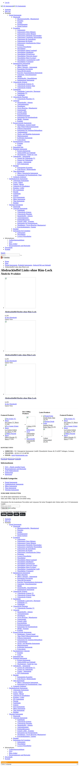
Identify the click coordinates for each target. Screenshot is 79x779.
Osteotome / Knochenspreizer (27, 74)
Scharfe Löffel (22, 112)
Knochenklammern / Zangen (26, 227)
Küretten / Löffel (18, 188)
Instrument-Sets (18, 147)
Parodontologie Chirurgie (21, 141)
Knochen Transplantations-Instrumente (29, 73)
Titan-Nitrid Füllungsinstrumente (27, 127)
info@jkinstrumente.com (20, 455)
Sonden (19, 22)
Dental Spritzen (22, 26)
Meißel (19, 76)
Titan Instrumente (18, 171)
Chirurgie (16, 101)
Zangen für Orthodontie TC (26, 158)
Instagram (11, 459)
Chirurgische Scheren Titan (26, 86)
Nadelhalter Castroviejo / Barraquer (28, 91)
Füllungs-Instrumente (24, 128)
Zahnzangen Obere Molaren (26, 32)
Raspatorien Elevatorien (25, 69)
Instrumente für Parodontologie (27, 117)
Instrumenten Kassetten (24, 167)
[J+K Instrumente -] (13, 6)
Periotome (20, 45)
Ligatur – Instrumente (24, 162)
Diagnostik (16, 17)
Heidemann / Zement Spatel (26, 125)
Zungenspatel (21, 110)
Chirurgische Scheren (20, 82)
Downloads (8, 247)
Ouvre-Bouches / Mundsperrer (27, 108)
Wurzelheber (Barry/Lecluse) (26, 58)
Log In (7, 2)
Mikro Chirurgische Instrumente (27, 173)
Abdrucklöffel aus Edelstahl (26, 153)
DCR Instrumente (19, 197)
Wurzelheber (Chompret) (25, 61)
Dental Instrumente (15, 15)
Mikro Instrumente (19, 199)
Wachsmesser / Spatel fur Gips (27, 154)
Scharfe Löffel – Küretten (25, 221)
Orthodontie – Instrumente (21, 156)
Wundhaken (21, 106)
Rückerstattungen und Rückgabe (19, 246)
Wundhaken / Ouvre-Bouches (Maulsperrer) (31, 225)
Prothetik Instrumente (20, 149)
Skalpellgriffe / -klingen (25, 102)
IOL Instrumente (18, 190)
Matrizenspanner (22, 136)
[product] (41, 293)
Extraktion (16, 28)
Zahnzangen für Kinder (25, 41)
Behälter (16, 166)
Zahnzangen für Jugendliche (26, 39)
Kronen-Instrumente (23, 151)
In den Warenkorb (11, 317)
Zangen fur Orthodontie (25, 160)
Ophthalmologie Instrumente (18, 179)
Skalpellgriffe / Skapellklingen (27, 78)
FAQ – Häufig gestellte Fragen (15, 467)
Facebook (4, 459)
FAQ (10, 242)
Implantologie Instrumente (21, 63)
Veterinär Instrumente (16, 205)
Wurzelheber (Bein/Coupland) (27, 50)
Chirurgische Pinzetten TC (26, 99)
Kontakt (7, 249)
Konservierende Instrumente (22, 123)
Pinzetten (20, 21)
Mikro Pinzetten (22, 65)
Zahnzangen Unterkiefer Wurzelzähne (29, 37)
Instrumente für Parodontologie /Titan (29, 175)
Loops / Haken (18, 182)
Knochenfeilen (22, 114)
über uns (7, 11)
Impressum (8, 474)
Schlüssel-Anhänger (19, 177)
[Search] (21, 255)
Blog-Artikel (13, 244)
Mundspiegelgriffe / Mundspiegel (28, 19)
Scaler (19, 145)
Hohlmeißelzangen (23, 219)
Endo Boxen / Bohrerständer (26, 169)
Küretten (20, 143)
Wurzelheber (21, 48)
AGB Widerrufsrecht (12, 471)
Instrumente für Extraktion (21, 231)
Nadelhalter (17, 89)
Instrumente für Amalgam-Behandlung (29, 130)
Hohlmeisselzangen (23, 115)
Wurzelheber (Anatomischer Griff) (28, 60)
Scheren (15, 195)
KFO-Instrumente (23, 164)
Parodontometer (22, 24)
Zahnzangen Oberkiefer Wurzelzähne (29, 35)
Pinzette (15, 192)
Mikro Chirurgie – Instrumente (27, 67)
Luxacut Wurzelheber (24, 47)
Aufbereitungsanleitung (16, 240)
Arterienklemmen (23, 104)
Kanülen (20, 121)
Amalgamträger (22, 132)
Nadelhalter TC (22, 93)
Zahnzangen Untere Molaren (26, 34)
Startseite (8, 9)
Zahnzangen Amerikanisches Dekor (29, 43)
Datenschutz (9, 472)
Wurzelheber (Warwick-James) (27, 56)
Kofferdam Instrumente (24, 138)
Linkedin (18, 459)
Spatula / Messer (18, 184)
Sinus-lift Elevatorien (24, 71)
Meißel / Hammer (23, 119)
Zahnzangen (21, 30)
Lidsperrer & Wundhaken (21, 186)
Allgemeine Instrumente (21, 180)
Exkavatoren (21, 140)
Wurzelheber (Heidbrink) (25, 52)
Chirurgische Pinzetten (20, 97)
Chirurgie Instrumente (20, 208)
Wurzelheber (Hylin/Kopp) (26, 54)
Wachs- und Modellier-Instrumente (28, 134)
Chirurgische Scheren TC (25, 84)
